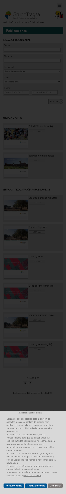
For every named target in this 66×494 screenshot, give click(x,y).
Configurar (55, 486)
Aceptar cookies (14, 486)
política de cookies (32, 475)
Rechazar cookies (36, 486)
